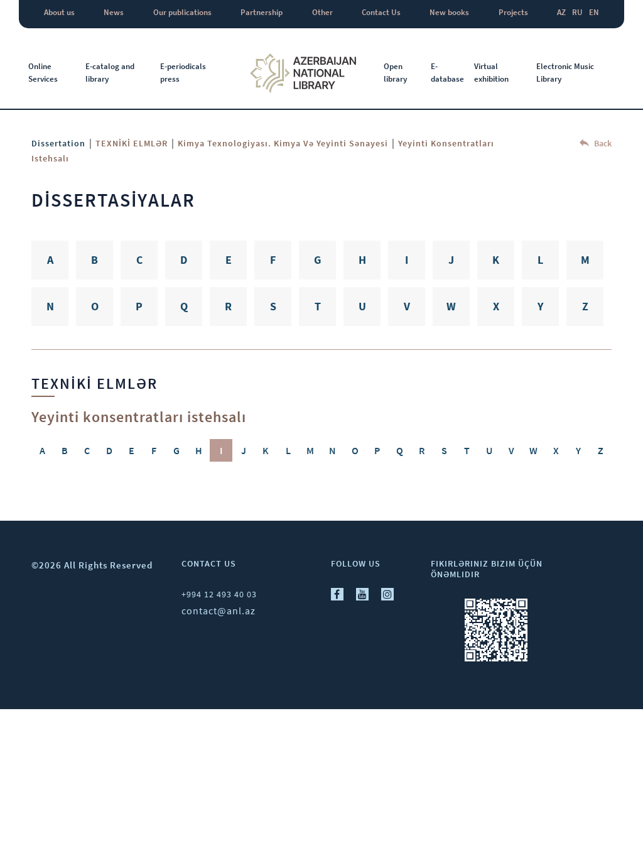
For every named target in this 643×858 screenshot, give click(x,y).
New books (449, 12)
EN (594, 12)
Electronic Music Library (565, 72)
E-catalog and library (109, 72)
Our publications (182, 12)
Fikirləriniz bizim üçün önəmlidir (487, 569)
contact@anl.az (218, 610)
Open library (395, 72)
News (114, 12)
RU (577, 12)
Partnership (261, 12)
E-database (447, 72)
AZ (561, 12)
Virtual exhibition (491, 72)
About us (59, 12)
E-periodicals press (183, 72)
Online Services (43, 72)
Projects (513, 12)
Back (602, 143)
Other (322, 12)
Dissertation (58, 143)
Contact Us (381, 12)
